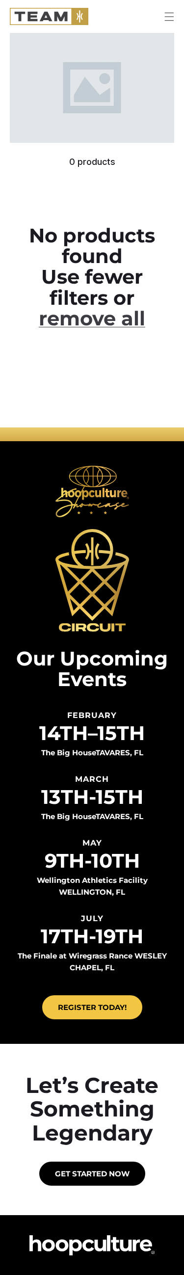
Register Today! (92, 1007)
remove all (92, 318)
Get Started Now (92, 1173)
